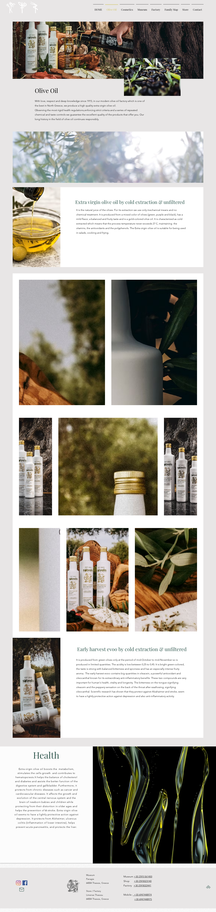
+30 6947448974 (142, 894)
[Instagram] (18, 882)
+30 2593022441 (142, 885)
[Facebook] (24, 882)
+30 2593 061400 (143, 876)
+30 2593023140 (142, 881)
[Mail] (22, 889)
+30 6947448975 (143, 899)
